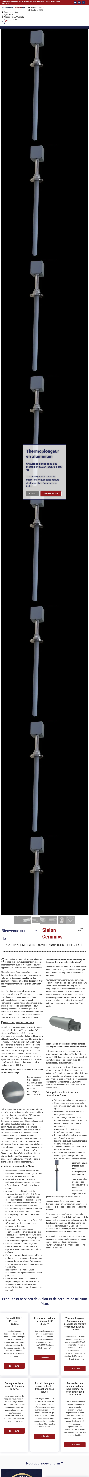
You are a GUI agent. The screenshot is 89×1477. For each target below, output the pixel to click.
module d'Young (31, 1048)
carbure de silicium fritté (56, 994)
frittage (51, 1051)
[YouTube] (83, 2)
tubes (77, 1132)
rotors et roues (66, 1114)
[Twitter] (75, 2)
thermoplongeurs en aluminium (66, 1196)
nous (59, 1248)
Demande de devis (51, 494)
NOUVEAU (32, 493)
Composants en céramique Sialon (15, 1121)
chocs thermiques (9, 1006)
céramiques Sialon (25, 1206)
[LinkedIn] (79, 2)
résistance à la (22, 1003)
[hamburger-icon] (86, 27)
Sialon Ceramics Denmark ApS (14, 972)
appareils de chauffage (59, 1214)
